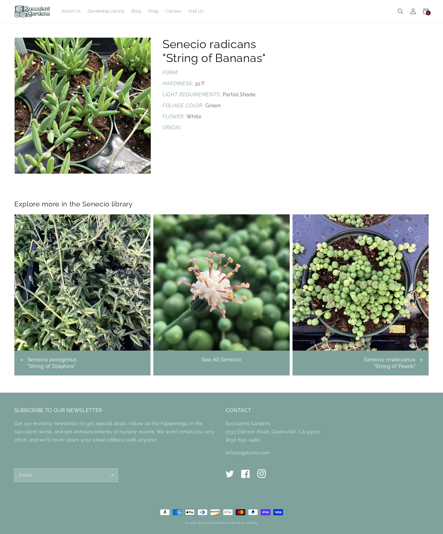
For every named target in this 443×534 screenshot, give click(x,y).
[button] (400, 11)
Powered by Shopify (242, 523)
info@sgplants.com (248, 452)
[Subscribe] (111, 475)
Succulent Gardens (212, 523)
